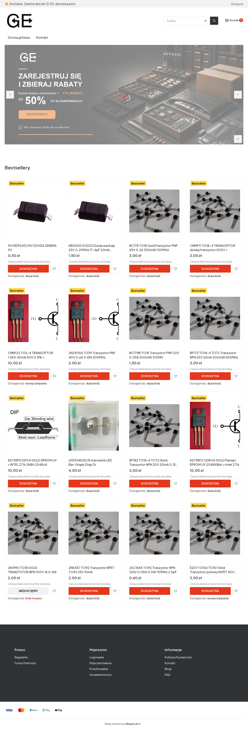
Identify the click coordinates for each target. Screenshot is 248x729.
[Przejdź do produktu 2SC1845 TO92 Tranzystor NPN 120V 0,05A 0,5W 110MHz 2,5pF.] (154, 533)
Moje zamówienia (100, 663)
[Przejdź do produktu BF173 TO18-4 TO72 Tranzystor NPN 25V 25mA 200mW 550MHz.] (215, 318)
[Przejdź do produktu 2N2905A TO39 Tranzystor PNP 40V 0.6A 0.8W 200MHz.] (94, 318)
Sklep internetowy (121, 723)
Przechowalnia (99, 669)
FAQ (167, 674)
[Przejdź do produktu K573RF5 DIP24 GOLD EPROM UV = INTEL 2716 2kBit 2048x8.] (33, 426)
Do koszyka (28, 268)
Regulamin (21, 657)
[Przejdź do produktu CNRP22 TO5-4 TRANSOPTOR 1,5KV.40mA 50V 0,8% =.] (33, 318)
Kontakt (170, 663)
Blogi (168, 669)
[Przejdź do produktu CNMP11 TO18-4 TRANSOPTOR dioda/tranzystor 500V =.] (215, 211)
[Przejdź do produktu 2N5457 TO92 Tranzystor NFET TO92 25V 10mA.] (94, 533)
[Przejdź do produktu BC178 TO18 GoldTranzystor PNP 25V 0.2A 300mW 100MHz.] (154, 211)
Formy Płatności (25, 663)
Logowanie (97, 657)
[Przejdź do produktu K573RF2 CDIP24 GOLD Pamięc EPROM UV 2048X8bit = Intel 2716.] (215, 426)
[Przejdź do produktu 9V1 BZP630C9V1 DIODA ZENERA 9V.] (33, 211)
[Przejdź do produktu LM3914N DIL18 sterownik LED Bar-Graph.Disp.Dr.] (94, 426)
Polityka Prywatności (178, 657)
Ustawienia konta (100, 674)
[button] (214, 21)
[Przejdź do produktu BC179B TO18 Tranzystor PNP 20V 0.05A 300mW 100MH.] (154, 318)
